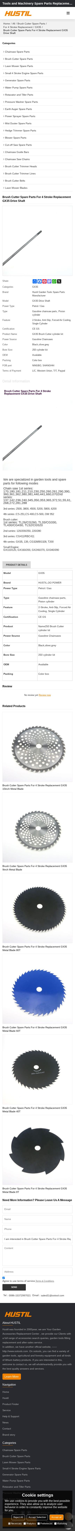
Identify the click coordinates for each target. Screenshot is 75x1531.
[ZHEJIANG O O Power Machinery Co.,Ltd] (17, 13)
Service (6, 1410)
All (13, 23)
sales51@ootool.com (52, 1295)
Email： (36, 1295)
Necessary (16, 1523)
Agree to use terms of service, (28, 1281)
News (5, 1422)
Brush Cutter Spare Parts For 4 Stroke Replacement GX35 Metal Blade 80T (34, 948)
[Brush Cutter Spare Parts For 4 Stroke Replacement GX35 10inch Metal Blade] (37, 747)
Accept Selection (37, 1517)
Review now (45, 695)
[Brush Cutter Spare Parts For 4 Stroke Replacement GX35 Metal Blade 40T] (37, 1069)
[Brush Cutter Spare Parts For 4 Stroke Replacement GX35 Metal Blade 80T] (37, 908)
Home (6, 23)
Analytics (31, 1523)
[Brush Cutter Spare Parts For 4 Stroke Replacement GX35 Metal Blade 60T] (37, 989)
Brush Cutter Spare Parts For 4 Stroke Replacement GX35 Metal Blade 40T (34, 1110)
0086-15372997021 (20, 1295)
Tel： (6, 1295)
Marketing (62, 1523)
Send (14, 1287)
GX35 (38, 27)
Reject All (18, 1517)
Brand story (8, 1434)
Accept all (56, 1517)
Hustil (5, 1398)
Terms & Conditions (45, 1281)
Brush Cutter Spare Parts (31, 23)
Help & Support (10, 1416)
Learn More (12, 1376)
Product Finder (10, 1404)
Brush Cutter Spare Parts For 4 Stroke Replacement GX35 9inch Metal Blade (34, 868)
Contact (6, 1428)
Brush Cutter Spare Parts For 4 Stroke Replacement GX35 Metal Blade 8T (34, 1190)
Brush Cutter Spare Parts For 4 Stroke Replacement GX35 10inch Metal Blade (34, 787)
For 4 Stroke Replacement (17, 27)
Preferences (46, 1523)
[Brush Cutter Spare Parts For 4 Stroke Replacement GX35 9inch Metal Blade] (37, 827)
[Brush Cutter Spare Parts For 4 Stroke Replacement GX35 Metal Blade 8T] (37, 1150)
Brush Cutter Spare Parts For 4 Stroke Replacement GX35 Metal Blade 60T (34, 1029)
